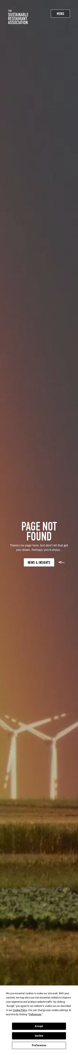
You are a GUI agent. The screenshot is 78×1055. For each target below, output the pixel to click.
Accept (39, 1026)
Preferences (39, 1045)
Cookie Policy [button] (20, 1010)
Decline (39, 1035)
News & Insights (39, 562)
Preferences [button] (35, 1014)
